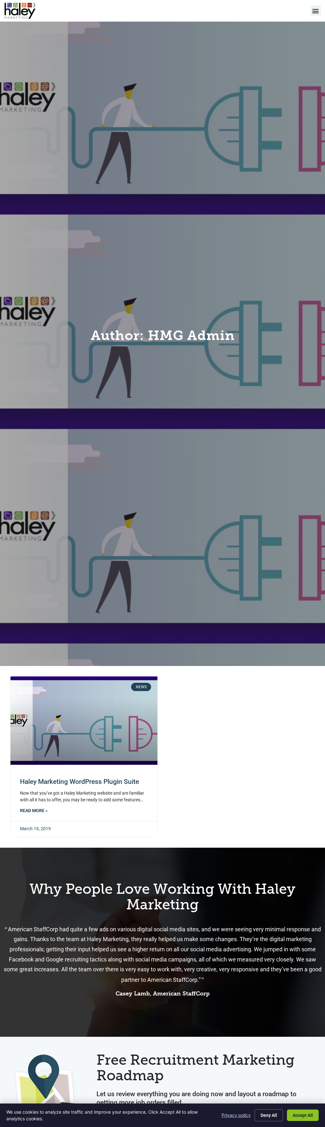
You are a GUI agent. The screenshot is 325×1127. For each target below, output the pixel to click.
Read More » (34, 810)
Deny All (269, 1115)
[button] (315, 10)
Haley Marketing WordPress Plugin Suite (79, 781)
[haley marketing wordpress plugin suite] (83, 720)
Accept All (303, 1115)
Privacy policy (236, 1115)
